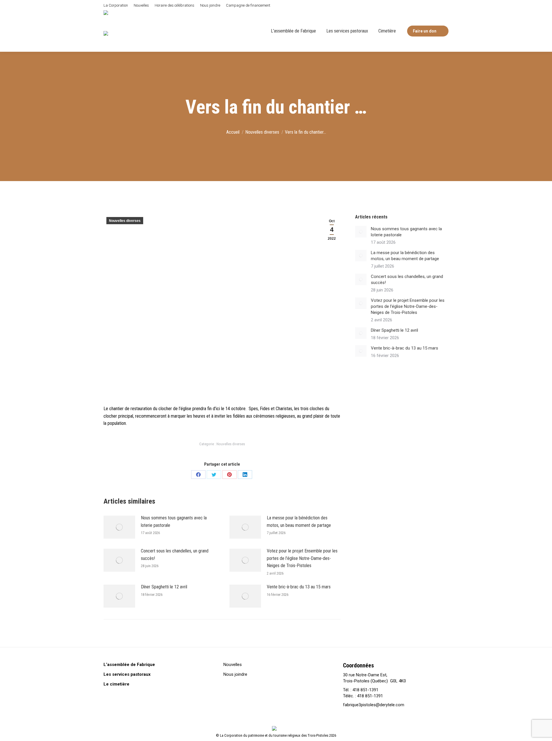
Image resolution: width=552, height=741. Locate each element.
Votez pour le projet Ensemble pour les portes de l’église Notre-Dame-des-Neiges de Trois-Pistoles (302, 558)
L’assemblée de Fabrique (129, 664)
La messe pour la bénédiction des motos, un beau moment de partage (299, 521)
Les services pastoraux (127, 674)
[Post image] (119, 527)
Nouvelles (232, 664)
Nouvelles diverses (125, 221)
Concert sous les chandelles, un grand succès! (174, 554)
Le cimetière (116, 684)
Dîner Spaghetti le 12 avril (164, 587)
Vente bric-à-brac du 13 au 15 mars (299, 587)
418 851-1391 (365, 689)
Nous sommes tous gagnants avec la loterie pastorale (174, 521)
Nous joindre (235, 674)
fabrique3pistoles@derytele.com (373, 704)
